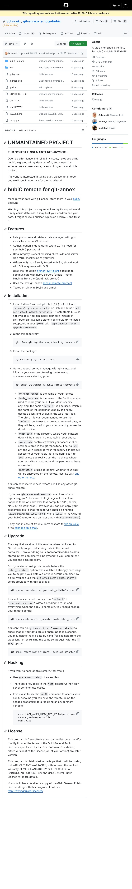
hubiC (76, 198)
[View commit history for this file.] (82, 53)
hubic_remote (16, 61)
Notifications (84, 21)
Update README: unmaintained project (40, 53)
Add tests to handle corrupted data (57, 67)
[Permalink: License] (5, 731)
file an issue (71, 524)
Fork (103, 21)
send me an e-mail (26, 527)
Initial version (46, 74)
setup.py (14, 120)
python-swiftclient (48, 270)
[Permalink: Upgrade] (5, 536)
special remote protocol (57, 283)
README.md (16, 113)
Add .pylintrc (45, 87)
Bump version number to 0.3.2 (55, 120)
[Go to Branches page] (25, 43)
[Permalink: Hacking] (5, 662)
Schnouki (13, 21)
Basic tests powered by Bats (54, 80)
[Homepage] (66, 5)
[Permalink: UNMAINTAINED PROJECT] (5, 142)
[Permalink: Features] (5, 229)
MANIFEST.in (16, 107)
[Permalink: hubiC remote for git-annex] (5, 189)
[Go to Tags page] (31, 43)
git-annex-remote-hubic (42, 21)
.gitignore (14, 74)
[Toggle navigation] (6, 5)
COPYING (14, 100)
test (11, 67)
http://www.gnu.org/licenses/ (25, 791)
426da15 (62, 53)
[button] (78, 342)
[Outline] (82, 130)
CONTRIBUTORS (18, 94)
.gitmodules (15, 80)
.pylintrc (13, 87)
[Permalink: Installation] (5, 295)
